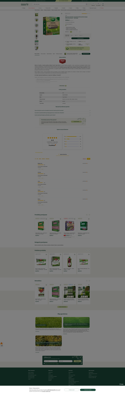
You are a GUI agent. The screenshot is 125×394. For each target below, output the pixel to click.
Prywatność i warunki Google (46, 391)
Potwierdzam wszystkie (87, 389)
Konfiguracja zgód (71, 389)
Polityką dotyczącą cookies (51, 389)
